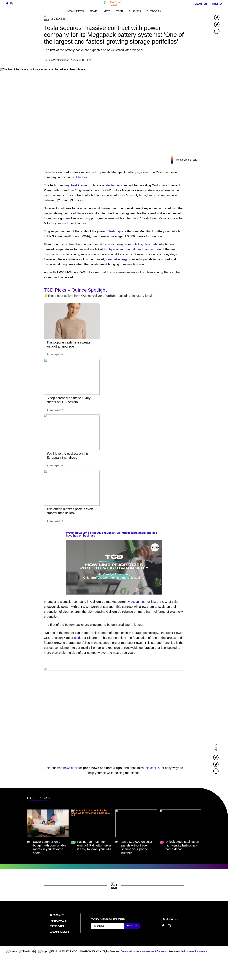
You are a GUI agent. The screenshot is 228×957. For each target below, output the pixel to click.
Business (135, 11)
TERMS (56, 926)
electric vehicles (116, 185)
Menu (217, 3)
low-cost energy (116, 259)
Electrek (81, 177)
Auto (106, 11)
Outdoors (154, 11)
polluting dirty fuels (144, 244)
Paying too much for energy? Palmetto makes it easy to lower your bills (94, 845)
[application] (114, 567)
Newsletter (75, 11)
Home (93, 11)
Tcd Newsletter (108, 919)
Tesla (47, 172)
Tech (119, 11)
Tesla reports (117, 231)
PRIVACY (58, 920)
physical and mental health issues (130, 249)
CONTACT (59, 932)
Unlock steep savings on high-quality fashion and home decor (182, 845)
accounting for (140, 601)
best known (79, 185)
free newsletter (67, 768)
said (65, 223)
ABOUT (56, 915)
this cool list (153, 768)
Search (201, 3)
